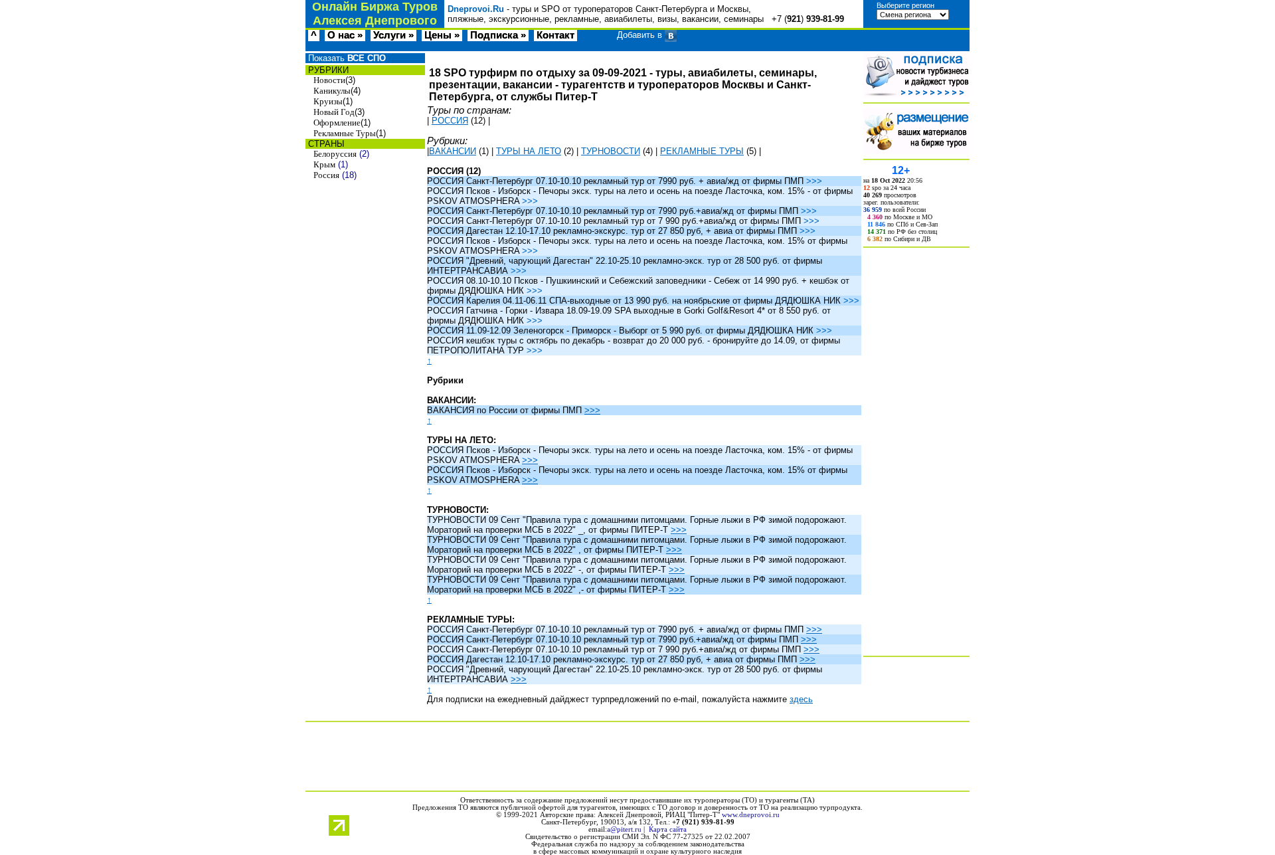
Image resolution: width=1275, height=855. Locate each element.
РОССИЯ (450, 121)
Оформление (337, 123)
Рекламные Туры (344, 133)
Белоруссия (335, 154)
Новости (329, 80)
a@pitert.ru (624, 829)
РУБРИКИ (327, 70)
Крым (324, 164)
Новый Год (334, 112)
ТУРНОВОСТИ (610, 151)
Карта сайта (668, 829)
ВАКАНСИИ (452, 151)
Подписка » (498, 35)
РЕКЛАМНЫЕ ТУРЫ (702, 151)
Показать (345, 58)
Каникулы (332, 91)
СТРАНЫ (325, 144)
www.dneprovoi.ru (751, 814)
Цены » (442, 35)
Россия (326, 175)
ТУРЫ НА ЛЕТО (528, 151)
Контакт (555, 35)
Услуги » (393, 35)
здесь (801, 699)
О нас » (345, 35)
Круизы (328, 101)
